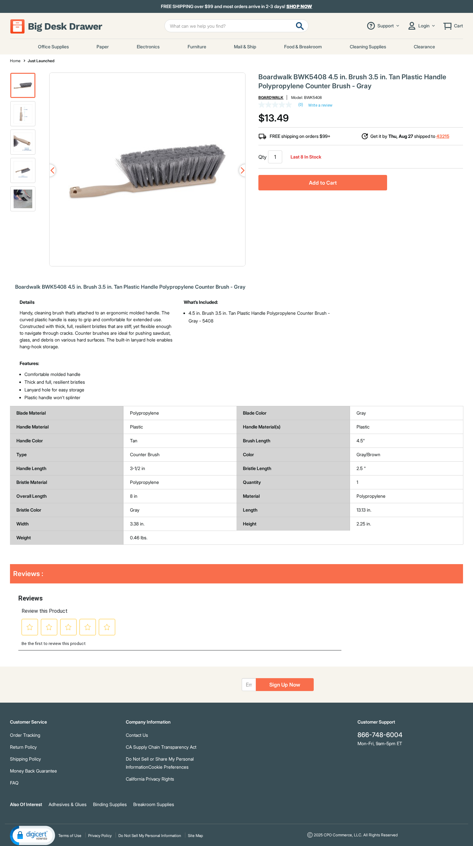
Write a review (320, 105)
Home (15, 60)
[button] (22, 85)
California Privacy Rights (150, 779)
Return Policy (23, 747)
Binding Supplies (110, 804)
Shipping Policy (25, 759)
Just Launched (41, 60)
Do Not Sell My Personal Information (149, 835)
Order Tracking (25, 735)
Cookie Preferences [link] (168, 767)
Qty (262, 157)
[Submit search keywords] (300, 26)
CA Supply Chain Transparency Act (161, 747)
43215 (442, 136)
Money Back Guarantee (33, 771)
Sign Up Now (284, 684)
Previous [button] (49, 170)
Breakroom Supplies (153, 804)
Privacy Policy (100, 835)
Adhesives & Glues (68, 804)
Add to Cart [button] (323, 182)
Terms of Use (69, 835)
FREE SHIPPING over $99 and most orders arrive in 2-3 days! (236, 6)
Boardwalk (270, 97)
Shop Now (299, 6)
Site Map (195, 835)
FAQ (14, 782)
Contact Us (137, 735)
